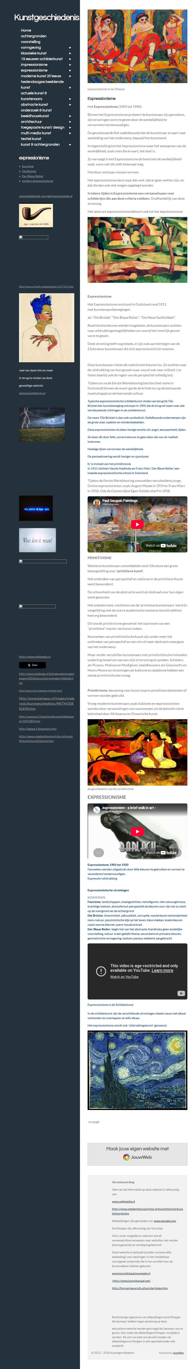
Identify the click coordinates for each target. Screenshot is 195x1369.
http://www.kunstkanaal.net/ (132, 1280)
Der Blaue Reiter (32, 176)
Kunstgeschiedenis (46, 17)
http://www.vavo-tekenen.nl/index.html (40, 690)
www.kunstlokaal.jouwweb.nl (131, 1273)
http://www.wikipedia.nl (35, 656)
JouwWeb (178, 1353)
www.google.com (165, 1221)
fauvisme (28, 166)
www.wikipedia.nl (123, 1201)
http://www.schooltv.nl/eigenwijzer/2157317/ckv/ (46, 286)
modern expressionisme (37, 181)
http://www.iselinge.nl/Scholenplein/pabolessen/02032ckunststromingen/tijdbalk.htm (46, 678)
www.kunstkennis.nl (32, 393)
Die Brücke (29, 171)
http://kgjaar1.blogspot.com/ (38, 728)
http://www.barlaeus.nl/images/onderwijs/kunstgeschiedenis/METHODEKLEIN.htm (46, 703)
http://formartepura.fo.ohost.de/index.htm (140, 1288)
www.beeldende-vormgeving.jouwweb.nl (45, 196)
